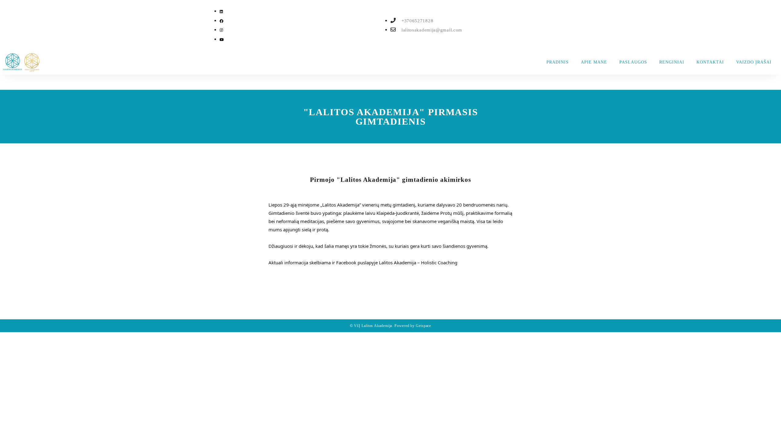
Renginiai (671, 62)
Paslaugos (633, 62)
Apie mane (594, 62)
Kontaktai (710, 62)
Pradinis (557, 62)
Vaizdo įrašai (754, 62)
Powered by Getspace (412, 326)
